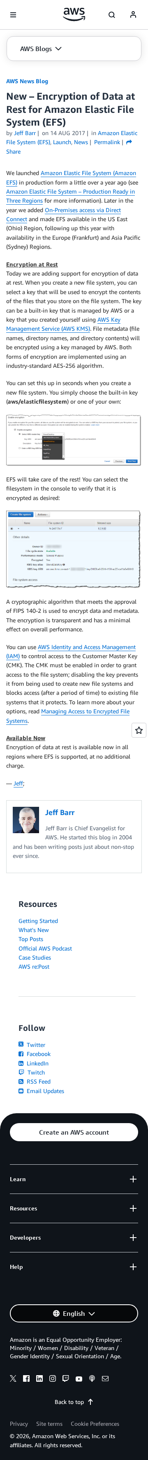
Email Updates (44, 1090)
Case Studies (34, 957)
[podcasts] (92, 1379)
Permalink (107, 141)
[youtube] (79, 1379)
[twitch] (65, 1379)
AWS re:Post (33, 966)
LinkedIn (37, 1063)
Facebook (38, 1053)
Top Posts (30, 938)
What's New (33, 929)
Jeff (18, 783)
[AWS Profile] (133, 15)
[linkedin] (39, 1379)
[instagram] (52, 1379)
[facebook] (26, 1379)
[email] (105, 1379)
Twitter (35, 1044)
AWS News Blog (27, 80)
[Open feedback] (139, 730)
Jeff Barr (25, 132)
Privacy (19, 1423)
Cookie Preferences (95, 1423)
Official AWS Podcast (45, 948)
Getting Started (38, 920)
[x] (13, 1379)
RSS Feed (38, 1081)
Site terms (49, 1423)
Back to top (69, 1401)
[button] (41, 48)
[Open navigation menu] (13, 14)
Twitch (35, 1072)
